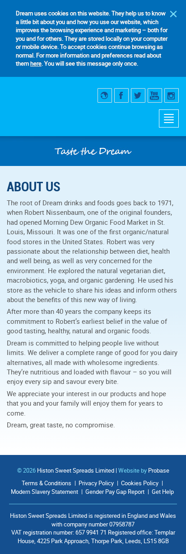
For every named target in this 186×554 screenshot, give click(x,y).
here (36, 63)
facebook (121, 95)
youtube (155, 95)
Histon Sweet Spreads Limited (75, 470)
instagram (171, 95)
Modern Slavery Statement (44, 492)
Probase (158, 470)
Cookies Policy (139, 483)
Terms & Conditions (46, 483)
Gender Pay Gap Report (114, 492)
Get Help (163, 492)
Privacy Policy (96, 483)
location (105, 95)
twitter (138, 95)
